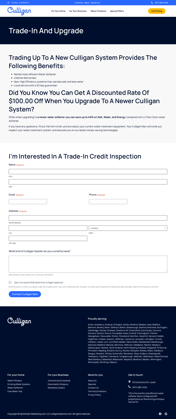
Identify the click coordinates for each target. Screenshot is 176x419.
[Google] (166, 413)
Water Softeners (15, 387)
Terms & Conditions (97, 391)
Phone (97, 194)
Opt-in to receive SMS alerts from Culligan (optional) (38, 282)
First (10, 176)
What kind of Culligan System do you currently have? (39, 251)
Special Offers (117, 11)
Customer (79, 2)
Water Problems (98, 11)
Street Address (15, 223)
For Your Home (58, 11)
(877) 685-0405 (161, 2)
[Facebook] (160, 413)
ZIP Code (12, 243)
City (10, 233)
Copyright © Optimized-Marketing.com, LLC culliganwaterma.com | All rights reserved (48, 413)
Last (10, 186)
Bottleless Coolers (56, 387)
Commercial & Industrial (59, 380)
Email (16, 194)
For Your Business (78, 11)
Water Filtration (14, 380)
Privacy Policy (94, 394)
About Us (92, 380)
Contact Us (95, 2)
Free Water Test (14, 391)
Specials (92, 384)
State (91, 233)
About (86, 2)
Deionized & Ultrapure (58, 384)
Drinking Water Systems (18, 384)
